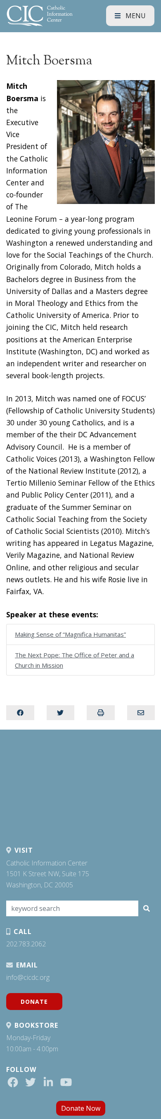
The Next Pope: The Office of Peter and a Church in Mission (74, 660)
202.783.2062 (26, 943)
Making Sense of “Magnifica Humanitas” (70, 634)
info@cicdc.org (28, 977)
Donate (34, 1001)
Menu (135, 15)
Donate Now (80, 1108)
